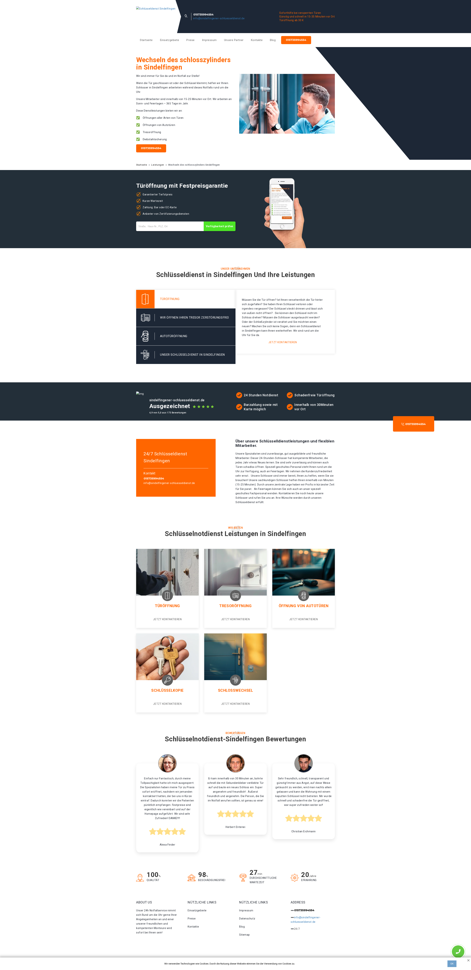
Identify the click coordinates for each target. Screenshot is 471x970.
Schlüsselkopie (167, 690)
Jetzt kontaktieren (282, 342)
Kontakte (257, 40)
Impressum (209, 40)
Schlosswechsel (235, 690)
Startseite (146, 40)
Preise (190, 40)
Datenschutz (247, 918)
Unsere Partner (234, 40)
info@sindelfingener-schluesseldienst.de (219, 18)
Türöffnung (167, 606)
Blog (273, 40)
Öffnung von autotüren (304, 606)
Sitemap (244, 934)
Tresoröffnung (235, 606)
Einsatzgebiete (169, 40)
